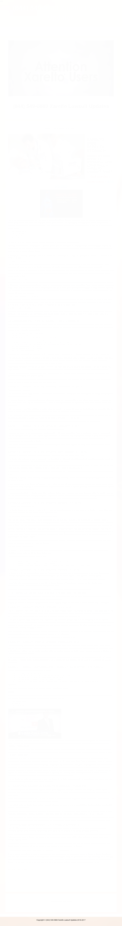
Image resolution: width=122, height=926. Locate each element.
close (1, 1)
